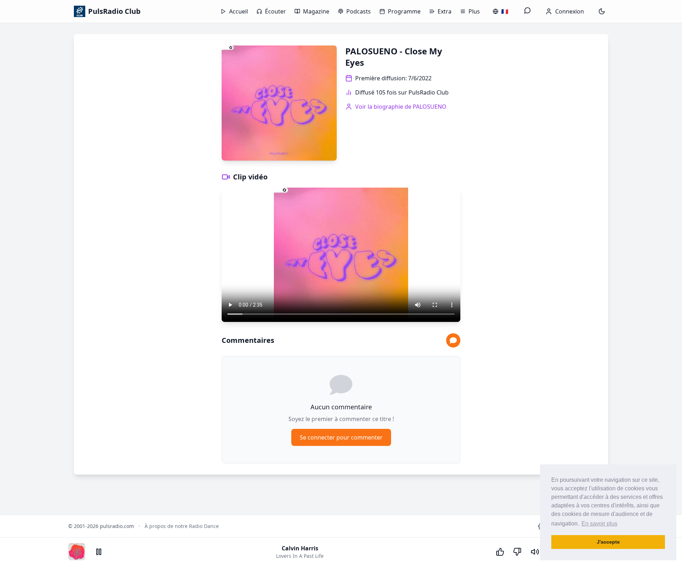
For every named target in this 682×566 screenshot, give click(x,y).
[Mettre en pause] (99, 552)
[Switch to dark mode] (601, 11)
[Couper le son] (535, 552)
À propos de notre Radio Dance (182, 526)
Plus (474, 11)
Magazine (316, 11)
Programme (404, 11)
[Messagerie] (527, 11)
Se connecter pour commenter (341, 437)
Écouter (275, 11)
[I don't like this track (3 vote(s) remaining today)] (517, 552)
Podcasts (358, 11)
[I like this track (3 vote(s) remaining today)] (500, 552)
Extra (444, 11)
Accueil (238, 11)
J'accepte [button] (608, 542)
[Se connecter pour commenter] (453, 340)
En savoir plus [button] (599, 524)
